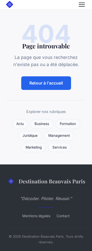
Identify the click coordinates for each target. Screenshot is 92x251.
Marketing (34, 147)
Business (41, 124)
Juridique (30, 135)
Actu (20, 124)
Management (59, 135)
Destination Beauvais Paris (52, 181)
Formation (68, 124)
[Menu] (82, 5)
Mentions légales (36, 216)
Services (59, 147)
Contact (63, 216)
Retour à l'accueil (46, 83)
